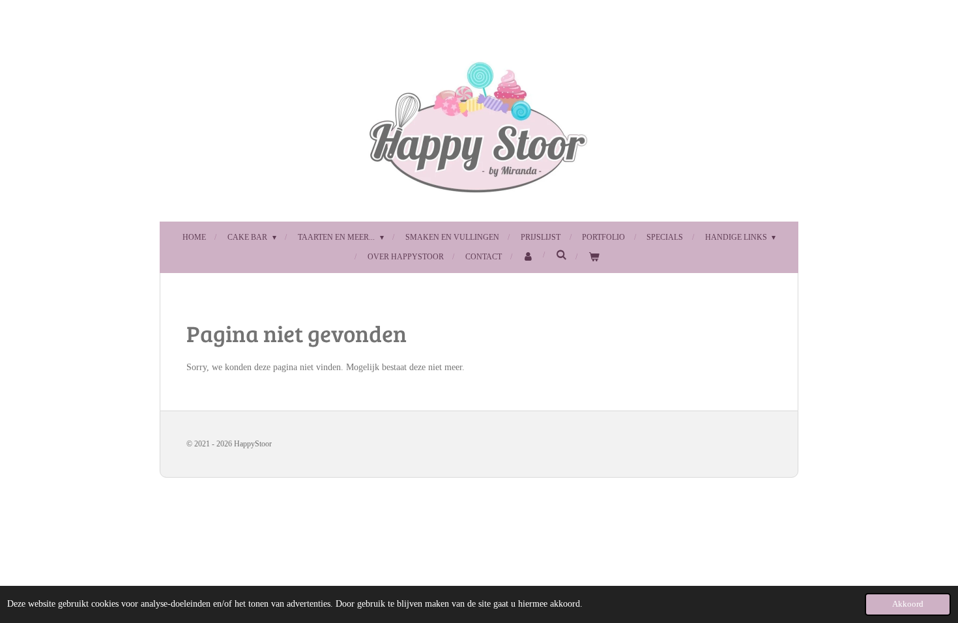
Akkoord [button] (907, 604)
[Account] (529, 257)
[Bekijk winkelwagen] (594, 257)
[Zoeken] (561, 255)
